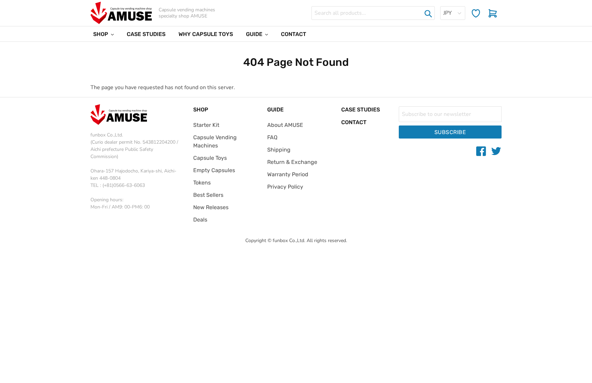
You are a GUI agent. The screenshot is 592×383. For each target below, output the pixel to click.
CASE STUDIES (360, 109)
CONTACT (354, 122)
